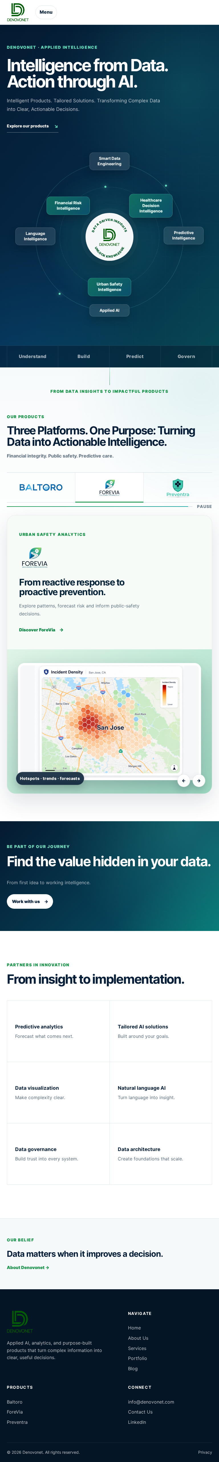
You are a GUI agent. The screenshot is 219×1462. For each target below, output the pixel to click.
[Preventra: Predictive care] (178, 487)
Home (134, 1328)
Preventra (17, 1422)
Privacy (205, 1452)
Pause (204, 506)
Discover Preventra (44, 638)
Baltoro (15, 1402)
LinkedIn (137, 1422)
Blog (133, 1368)
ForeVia (15, 1412)
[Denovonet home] (18, 12)
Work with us (30, 901)
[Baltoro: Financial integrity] (41, 487)
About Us (138, 1338)
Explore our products (32, 126)
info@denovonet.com (151, 1402)
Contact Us (140, 1412)
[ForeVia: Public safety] (109, 487)
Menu (46, 12)
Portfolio (137, 1358)
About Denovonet (28, 1267)
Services (137, 1348)
